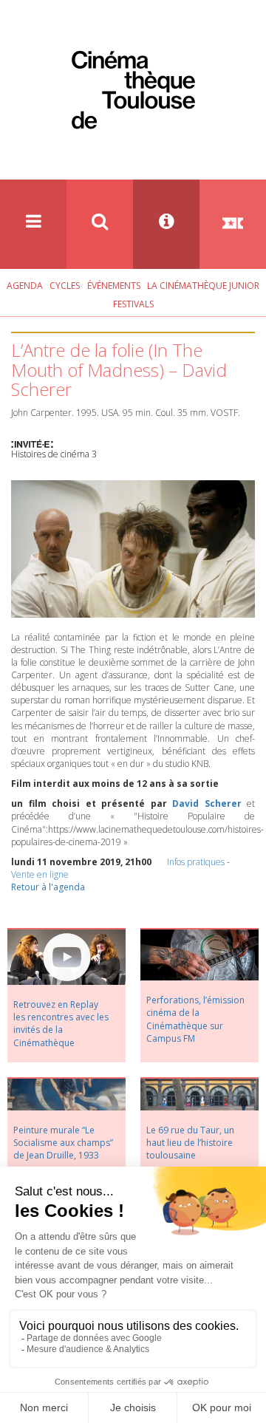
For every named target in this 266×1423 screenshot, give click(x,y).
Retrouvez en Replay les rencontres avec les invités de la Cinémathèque (61, 1023)
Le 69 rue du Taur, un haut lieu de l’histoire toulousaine (190, 1142)
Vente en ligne (40, 874)
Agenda (25, 285)
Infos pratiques (196, 862)
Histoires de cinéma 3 (54, 454)
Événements (113, 285)
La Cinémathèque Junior (203, 285)
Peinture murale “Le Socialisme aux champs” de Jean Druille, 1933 (63, 1142)
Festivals (133, 304)
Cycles (65, 285)
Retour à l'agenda (48, 887)
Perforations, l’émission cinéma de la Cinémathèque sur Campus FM (195, 1019)
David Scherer (207, 803)
